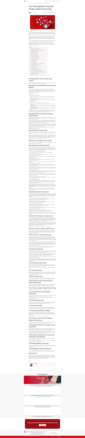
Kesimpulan (31, 75)
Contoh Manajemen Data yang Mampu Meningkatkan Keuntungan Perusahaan (42, 226)
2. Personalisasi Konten (34, 66)
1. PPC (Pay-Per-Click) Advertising (35, 58)
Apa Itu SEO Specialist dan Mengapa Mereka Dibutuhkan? (39, 138)
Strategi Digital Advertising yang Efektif (34, 48)
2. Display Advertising (33, 59)
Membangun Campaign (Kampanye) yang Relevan (36, 49)
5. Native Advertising (33, 62)
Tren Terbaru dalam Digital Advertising (34, 64)
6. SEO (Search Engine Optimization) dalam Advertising (37, 63)
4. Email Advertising (33, 61)
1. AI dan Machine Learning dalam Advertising (36, 65)
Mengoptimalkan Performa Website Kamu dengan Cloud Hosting (40, 316)
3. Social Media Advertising (34, 60)
